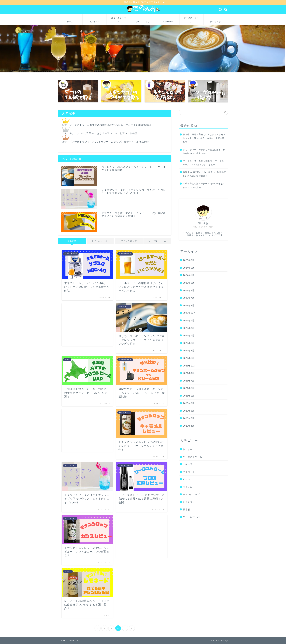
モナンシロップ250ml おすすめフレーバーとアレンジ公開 (103, 133)
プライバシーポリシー (69, 640)
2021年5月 (188, 388)
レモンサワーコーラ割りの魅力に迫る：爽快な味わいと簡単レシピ (204, 152)
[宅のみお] (143, 11)
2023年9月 (188, 283)
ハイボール (189, 472)
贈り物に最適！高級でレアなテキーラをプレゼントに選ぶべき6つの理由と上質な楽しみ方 (205, 138)
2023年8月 (188, 290)
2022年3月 (188, 350)
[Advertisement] (87, 324)
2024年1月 (188, 275)
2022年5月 (188, 343)
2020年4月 (188, 425)
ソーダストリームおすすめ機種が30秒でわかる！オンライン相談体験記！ (111, 125)
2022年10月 (189, 313)
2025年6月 (188, 260)
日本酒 (186, 509)
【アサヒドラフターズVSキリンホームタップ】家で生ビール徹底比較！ (110, 142)
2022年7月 (188, 335)
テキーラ (187, 464)
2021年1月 (188, 395)
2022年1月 (188, 358)
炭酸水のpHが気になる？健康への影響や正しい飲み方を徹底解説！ (204, 174)
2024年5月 (188, 268)
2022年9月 (188, 320)
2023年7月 (188, 298)
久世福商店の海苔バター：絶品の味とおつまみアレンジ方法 (204, 185)
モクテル (187, 487)
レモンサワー (190, 502)
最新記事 (71, 241)
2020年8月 (188, 410)
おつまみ (187, 449)
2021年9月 (188, 373)
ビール (186, 479)
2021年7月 (188, 380)
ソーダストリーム (157, 241)
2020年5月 (188, 418)
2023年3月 (188, 305)
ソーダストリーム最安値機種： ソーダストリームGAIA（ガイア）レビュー (204, 163)
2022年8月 (188, 328)
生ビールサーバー (100, 241)
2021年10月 (189, 365)
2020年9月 (188, 403)
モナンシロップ (129, 241)
